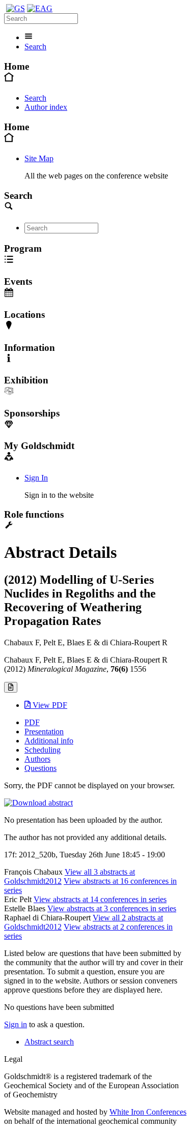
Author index (45, 107)
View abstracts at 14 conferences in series (100, 899)
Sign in (15, 1024)
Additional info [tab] (48, 740)
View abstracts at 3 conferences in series (111, 908)
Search (35, 46)
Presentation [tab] (44, 731)
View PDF (49, 705)
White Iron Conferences (148, 1112)
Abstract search (49, 1041)
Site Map (38, 158)
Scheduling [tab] (42, 749)
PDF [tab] (32, 722)
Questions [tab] (40, 768)
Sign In (36, 477)
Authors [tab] (37, 759)
